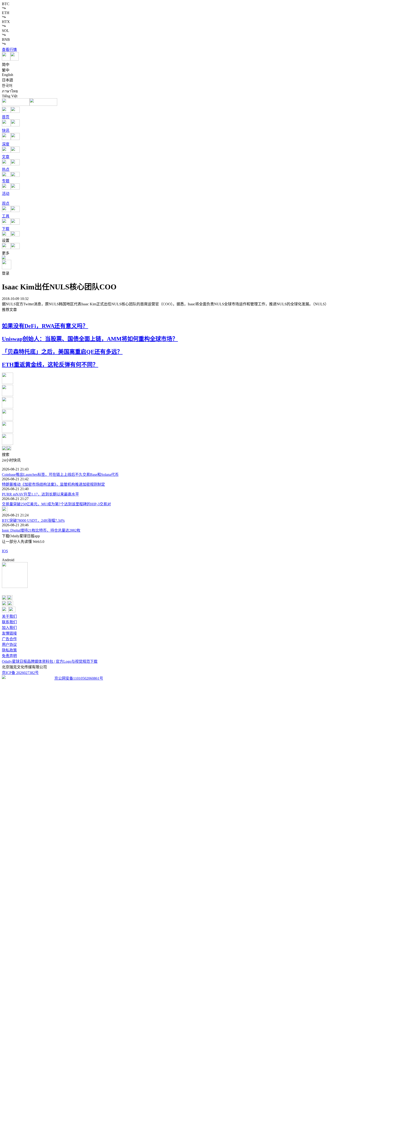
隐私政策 (9, 650)
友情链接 (9, 633)
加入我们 (9, 628)
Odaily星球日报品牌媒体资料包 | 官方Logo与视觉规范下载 (50, 661)
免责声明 (9, 656)
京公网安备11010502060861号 (78, 678)
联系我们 (9, 622)
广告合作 (9, 639)
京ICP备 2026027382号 (20, 673)
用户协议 (9, 645)
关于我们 (9, 616)
